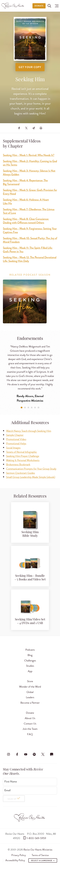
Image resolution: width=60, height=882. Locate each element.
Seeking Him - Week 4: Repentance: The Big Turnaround (25, 182)
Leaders (30, 697)
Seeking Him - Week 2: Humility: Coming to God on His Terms (30, 163)
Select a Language (42, 860)
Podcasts (30, 650)
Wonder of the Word (30, 686)
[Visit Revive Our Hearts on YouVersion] (51, 754)
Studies (30, 666)
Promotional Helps (16, 443)
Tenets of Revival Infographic (21, 452)
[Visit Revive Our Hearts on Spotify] (34, 754)
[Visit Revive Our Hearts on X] (43, 754)
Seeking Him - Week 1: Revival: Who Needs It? (28, 155)
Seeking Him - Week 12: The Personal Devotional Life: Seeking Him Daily (29, 259)
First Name (10, 781)
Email (7, 790)
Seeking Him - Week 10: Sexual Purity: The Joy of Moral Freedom (30, 240)
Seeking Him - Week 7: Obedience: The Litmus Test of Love (28, 211)
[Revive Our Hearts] (13, 5)
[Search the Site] (49, 6)
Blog (30, 655)
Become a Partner (30, 703)
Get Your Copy (30, 67)
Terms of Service (40, 855)
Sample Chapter (14, 435)
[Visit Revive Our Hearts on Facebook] (17, 754)
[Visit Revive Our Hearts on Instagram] (8, 754)
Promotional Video (16, 439)
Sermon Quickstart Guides (20, 473)
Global (30, 692)
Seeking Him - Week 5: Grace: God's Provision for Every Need (30, 192)
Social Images (13, 448)
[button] (56, 6)
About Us (30, 718)
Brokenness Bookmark (18, 464)
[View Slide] (21, 407)
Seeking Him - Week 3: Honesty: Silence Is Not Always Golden (29, 172)
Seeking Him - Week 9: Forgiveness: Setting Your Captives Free (30, 230)
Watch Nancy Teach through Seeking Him (28, 431)
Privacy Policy (18, 855)
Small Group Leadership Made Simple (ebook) (30, 477)
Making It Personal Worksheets (22, 460)
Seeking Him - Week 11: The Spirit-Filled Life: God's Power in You (28, 249)
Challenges (30, 660)
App (30, 671)
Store (30, 681)
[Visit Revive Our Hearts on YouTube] (25, 754)
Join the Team (30, 729)
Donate (39, 5)
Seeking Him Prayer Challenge (22, 456)
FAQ (30, 734)
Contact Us (30, 723)
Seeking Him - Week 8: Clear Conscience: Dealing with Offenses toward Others (26, 221)
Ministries (37, 849)
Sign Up (12, 799)
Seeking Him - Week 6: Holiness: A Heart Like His (26, 201)
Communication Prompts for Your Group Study (31, 469)
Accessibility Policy (15, 860)
